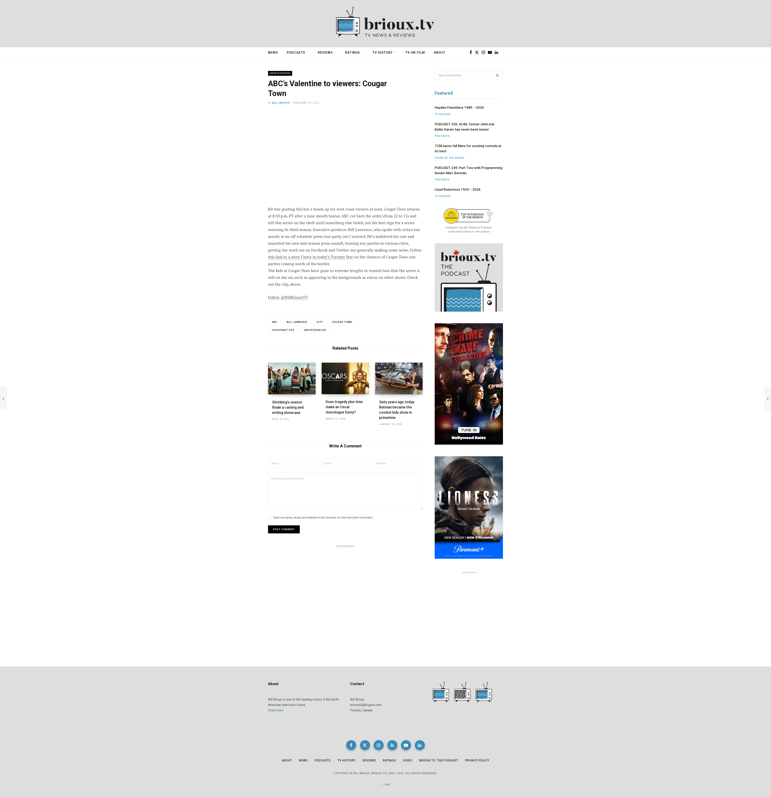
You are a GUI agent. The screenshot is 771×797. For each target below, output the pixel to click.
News (273, 52)
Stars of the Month (450, 158)
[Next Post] (768, 398)
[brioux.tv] (385, 23)
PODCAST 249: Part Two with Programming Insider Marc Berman (468, 170)
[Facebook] (248, 127)
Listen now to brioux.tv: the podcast (469, 231)
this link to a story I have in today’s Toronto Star (310, 256)
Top (386, 784)
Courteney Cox (283, 330)
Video (407, 760)
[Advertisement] (345, 582)
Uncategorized (280, 73)
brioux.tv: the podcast (438, 760)
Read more (275, 710)
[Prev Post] (3, 398)
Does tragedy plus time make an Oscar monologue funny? (344, 407)
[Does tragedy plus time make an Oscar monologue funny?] (345, 378)
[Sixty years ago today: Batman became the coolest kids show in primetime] (399, 378)
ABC (274, 322)
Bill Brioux (281, 102)
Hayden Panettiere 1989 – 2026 (459, 107)
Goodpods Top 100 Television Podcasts (469, 227)
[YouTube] (406, 745)
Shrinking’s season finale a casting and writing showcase (288, 407)
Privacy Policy (477, 760)
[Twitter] (248, 137)
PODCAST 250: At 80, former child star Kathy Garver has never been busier (465, 126)
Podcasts (296, 52)
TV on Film (415, 52)
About (440, 52)
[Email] (248, 148)
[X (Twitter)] (365, 745)
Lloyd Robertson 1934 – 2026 (457, 189)
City (320, 322)
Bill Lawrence (297, 322)
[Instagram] (379, 745)
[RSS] (392, 745)
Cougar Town (342, 322)
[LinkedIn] (420, 745)
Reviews (325, 52)
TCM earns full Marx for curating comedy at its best (468, 148)
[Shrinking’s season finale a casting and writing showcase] (292, 378)
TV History (382, 52)
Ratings (352, 52)
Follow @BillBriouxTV (288, 297)
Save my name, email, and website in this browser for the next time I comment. (323, 517)
